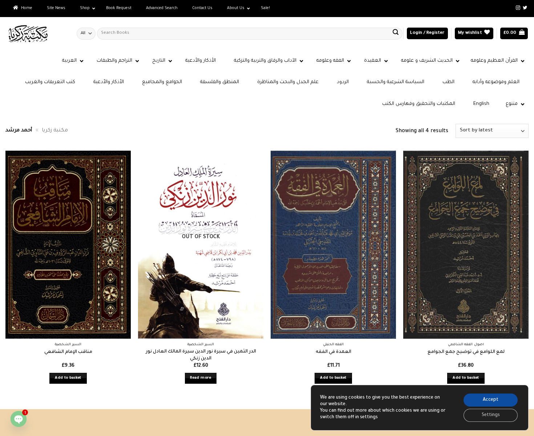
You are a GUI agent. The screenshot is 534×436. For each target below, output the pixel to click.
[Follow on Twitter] (525, 8)
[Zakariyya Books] (35, 33)
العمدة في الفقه (333, 352)
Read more (200, 378)
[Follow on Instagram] (518, 8)
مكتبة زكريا (55, 131)
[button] (427, 34)
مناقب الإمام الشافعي (68, 352)
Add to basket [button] (68, 378)
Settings (491, 415)
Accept (490, 400)
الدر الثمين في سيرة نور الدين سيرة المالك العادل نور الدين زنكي (201, 355)
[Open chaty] (19, 419)
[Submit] (395, 33)
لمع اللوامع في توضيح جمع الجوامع (466, 352)
